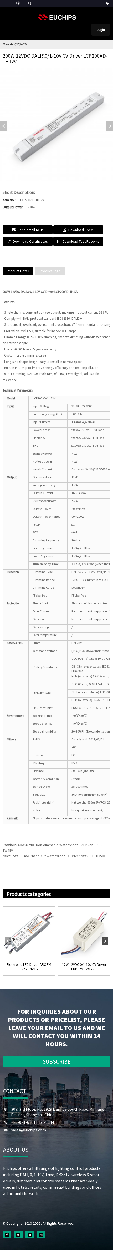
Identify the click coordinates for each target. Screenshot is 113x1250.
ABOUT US (15, 1149)
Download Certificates (30, 241)
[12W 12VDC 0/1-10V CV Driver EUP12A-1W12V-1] (84, 932)
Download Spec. (81, 229)
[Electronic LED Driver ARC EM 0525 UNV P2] (29, 932)
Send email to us (31, 229)
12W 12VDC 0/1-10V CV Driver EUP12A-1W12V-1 (84, 966)
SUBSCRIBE (57, 1061)
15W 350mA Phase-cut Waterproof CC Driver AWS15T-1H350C (58, 855)
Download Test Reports (81, 241)
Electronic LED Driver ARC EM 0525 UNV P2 (29, 966)
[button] (109, 126)
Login (101, 29)
